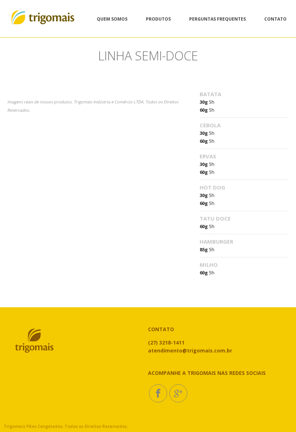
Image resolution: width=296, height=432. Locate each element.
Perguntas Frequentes (217, 19)
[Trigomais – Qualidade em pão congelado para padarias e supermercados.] (42, 18)
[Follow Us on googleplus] (178, 393)
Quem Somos (112, 19)
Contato (275, 19)
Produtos (158, 19)
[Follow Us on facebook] (158, 393)
